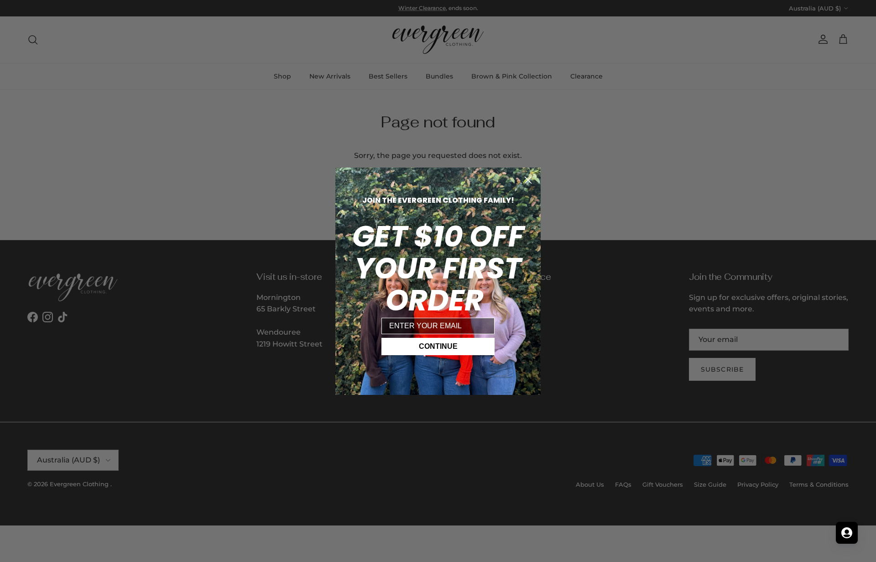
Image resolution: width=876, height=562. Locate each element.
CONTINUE (438, 346)
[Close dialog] (528, 180)
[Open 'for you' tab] (847, 533)
